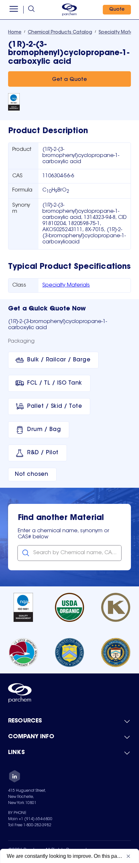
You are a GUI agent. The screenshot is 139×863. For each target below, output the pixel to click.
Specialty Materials (66, 285)
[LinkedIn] (14, 777)
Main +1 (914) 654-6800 (30, 819)
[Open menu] (13, 9)
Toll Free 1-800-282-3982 (29, 825)
